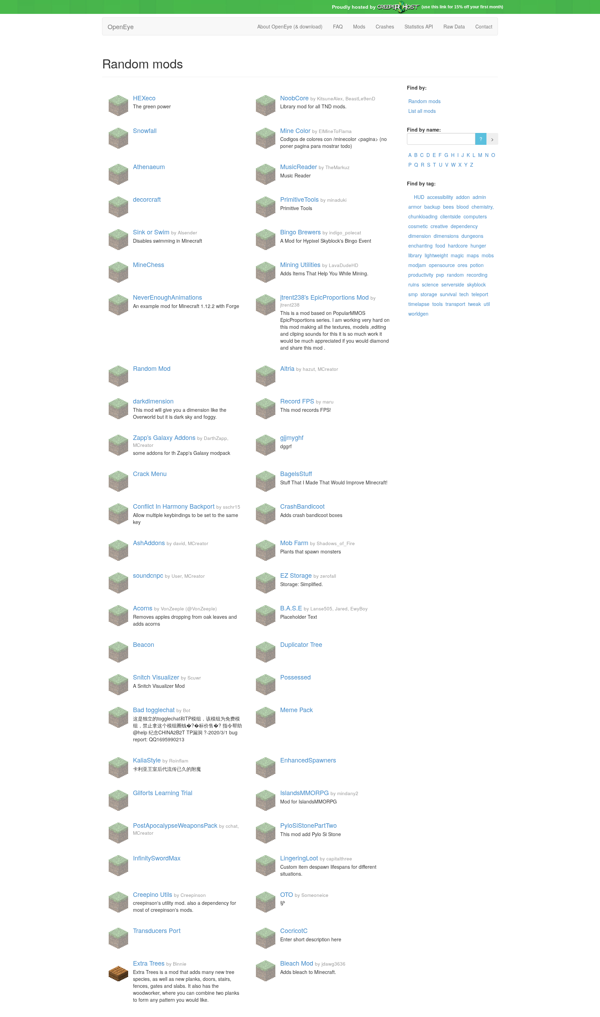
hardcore (458, 245)
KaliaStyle (147, 759)
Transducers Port (157, 930)
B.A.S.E (291, 607)
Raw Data (454, 26)
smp (413, 294)
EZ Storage (296, 575)
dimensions (446, 235)
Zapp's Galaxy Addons (164, 437)
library (415, 255)
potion (477, 264)
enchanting (420, 245)
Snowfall (145, 130)
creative (439, 226)
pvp (440, 274)
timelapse (419, 303)
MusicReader (298, 166)
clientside (450, 216)
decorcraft (147, 198)
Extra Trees (149, 962)
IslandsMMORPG (304, 792)
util (487, 303)
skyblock (476, 284)
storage (428, 294)
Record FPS (297, 400)
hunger (478, 245)
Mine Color (295, 130)
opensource (442, 264)
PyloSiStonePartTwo (308, 825)
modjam (417, 264)
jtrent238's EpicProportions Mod (324, 296)
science (430, 284)
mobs (488, 255)
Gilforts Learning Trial (162, 792)
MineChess (148, 264)
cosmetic (418, 226)
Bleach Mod (296, 962)
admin (479, 196)
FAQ (338, 26)
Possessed (295, 676)
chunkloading (423, 216)
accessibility (440, 196)
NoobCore (294, 97)
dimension (419, 235)
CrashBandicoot (302, 505)
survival (448, 294)
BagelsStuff (296, 473)
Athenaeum (149, 166)
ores (462, 264)
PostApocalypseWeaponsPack (175, 825)
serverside (452, 284)
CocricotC (294, 930)
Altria (287, 368)
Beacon (143, 644)
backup (432, 206)
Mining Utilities (300, 264)
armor (415, 206)
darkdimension (153, 400)
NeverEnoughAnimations (167, 296)
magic (457, 255)
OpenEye (121, 26)
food (440, 245)
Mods (359, 26)
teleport (480, 294)
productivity (420, 274)
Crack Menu (150, 473)
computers (475, 216)
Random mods (424, 101)
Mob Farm (294, 542)
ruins (413, 284)
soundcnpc (148, 575)
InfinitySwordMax (157, 857)
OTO (286, 894)
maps (473, 255)
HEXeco (144, 97)
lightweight (436, 255)
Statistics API (419, 26)
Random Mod (151, 368)
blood (463, 206)
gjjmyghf (291, 437)
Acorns (142, 607)
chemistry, (483, 206)
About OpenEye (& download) (290, 26)
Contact (483, 26)
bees (448, 206)
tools (437, 303)
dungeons (472, 235)
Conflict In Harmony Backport (174, 505)
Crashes (385, 26)
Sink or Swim (151, 231)
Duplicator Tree (301, 644)
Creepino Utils (152, 894)
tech (464, 294)
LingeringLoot (299, 857)
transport (455, 303)
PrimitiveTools (299, 198)
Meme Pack (296, 709)
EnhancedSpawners (308, 759)
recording (477, 274)
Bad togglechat (154, 709)
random (455, 274)
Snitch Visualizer (156, 676)
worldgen (418, 313)
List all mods (422, 110)
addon (463, 196)
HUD (419, 196)
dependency (464, 226)
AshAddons (149, 542)
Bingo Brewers (300, 231)
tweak (474, 303)
